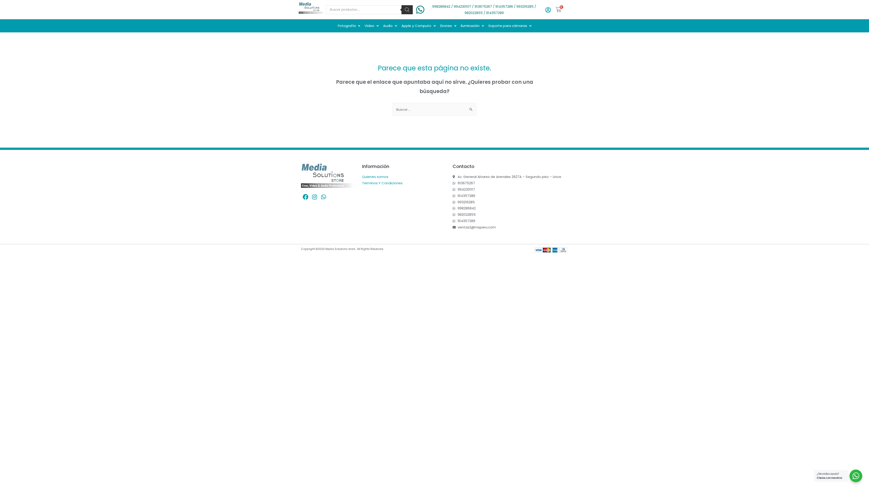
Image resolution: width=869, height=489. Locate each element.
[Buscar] (407, 9)
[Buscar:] (434, 109)
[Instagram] (314, 196)
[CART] (558, 10)
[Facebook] (305, 196)
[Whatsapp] (323, 196)
